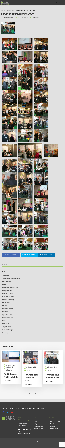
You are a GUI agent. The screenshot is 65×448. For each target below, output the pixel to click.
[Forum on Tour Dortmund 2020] (30, 357)
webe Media (32, 443)
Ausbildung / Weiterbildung (11, 278)
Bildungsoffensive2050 (10, 288)
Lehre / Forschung (8, 300)
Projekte (5, 312)
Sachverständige (7, 318)
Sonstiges (5, 324)
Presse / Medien (7, 309)
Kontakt (4, 408)
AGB (17, 408)
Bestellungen (53, 428)
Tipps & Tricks (6, 327)
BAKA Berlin (9, 367)
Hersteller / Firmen (8, 297)
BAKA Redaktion (23, 18)
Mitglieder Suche (39, 426)
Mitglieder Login (39, 428)
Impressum (40, 408)
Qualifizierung (7, 315)
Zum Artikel (7, 380)
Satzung (11, 408)
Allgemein (5, 276)
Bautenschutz (6, 281)
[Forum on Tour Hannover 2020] (51, 357)
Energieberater (7, 291)
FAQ (35, 421)
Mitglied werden (39, 424)
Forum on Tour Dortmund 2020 (31, 377)
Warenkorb (52, 426)
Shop (4, 321)
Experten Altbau (7, 294)
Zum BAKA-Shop (54, 421)
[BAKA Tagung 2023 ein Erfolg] (11, 356)
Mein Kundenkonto (55, 424)
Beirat (4, 285)
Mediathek (35, 18)
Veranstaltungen (7, 330)
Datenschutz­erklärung (28, 408)
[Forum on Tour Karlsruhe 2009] (8, 29)
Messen (5, 306)
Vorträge (5, 333)
